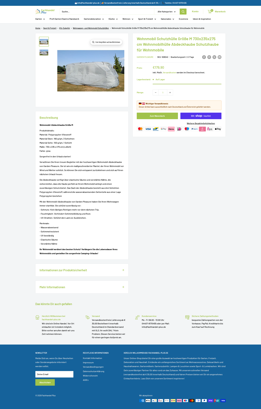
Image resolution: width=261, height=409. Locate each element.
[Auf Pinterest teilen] (209, 57)
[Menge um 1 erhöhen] (170, 92)
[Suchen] (183, 12)
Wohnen (126, 19)
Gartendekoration (92, 19)
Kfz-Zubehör (64, 28)
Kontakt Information (92, 358)
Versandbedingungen (93, 366)
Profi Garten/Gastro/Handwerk (64, 19)
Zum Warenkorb (157, 116)
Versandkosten (169, 72)
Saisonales (166, 19)
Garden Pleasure (145, 57)
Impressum (88, 362)
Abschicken (45, 382)
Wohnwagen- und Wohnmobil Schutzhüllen (91, 28)
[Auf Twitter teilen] (214, 57)
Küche (112, 19)
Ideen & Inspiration (202, 19)
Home (37, 28)
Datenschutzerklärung (93, 371)
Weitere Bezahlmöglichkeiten (201, 123)
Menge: (140, 92)
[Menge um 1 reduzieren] (156, 92)
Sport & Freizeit (145, 19)
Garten (38, 19)
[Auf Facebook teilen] (204, 57)
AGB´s (85, 380)
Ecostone (183, 19)
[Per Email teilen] (219, 57)
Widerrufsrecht (90, 375)
